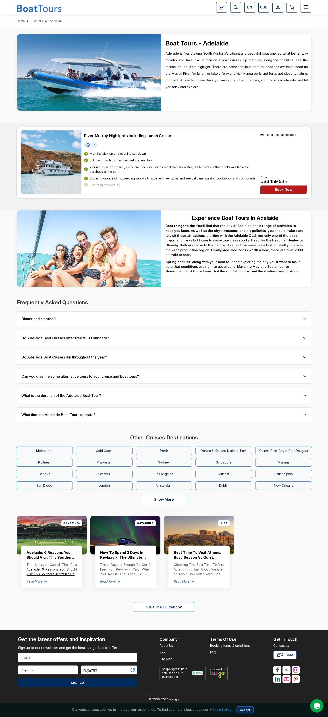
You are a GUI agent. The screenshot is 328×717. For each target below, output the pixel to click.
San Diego (44, 485)
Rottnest (44, 462)
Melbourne (44, 451)
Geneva (44, 474)
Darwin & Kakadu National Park (224, 451)
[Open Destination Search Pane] (235, 7)
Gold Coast (104, 451)
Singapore (224, 462)
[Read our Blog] (221, 7)
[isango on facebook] (277, 670)
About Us (166, 645)
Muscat (223, 474)
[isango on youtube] (286, 679)
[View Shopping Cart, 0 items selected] (291, 7)
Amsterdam (164, 485)
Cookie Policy (220, 710)
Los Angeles (164, 474)
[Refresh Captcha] (132, 671)
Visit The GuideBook (164, 607)
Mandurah (104, 462)
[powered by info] (218, 674)
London (104, 485)
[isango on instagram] (296, 670)
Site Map (166, 659)
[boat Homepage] (39, 8)
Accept (245, 710)
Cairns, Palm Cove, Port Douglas (283, 451)
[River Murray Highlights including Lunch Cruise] (51, 162)
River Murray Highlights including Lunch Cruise (127, 135)
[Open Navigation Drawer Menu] (306, 7)
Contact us (281, 645)
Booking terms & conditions (230, 645)
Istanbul (104, 474)
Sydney (164, 462)
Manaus (283, 462)
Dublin (223, 485)
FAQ (213, 652)
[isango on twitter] (286, 670)
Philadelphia (283, 474)
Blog (163, 652)
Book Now (284, 189)
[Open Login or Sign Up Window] (277, 7)
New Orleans (283, 485)
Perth (164, 451)
